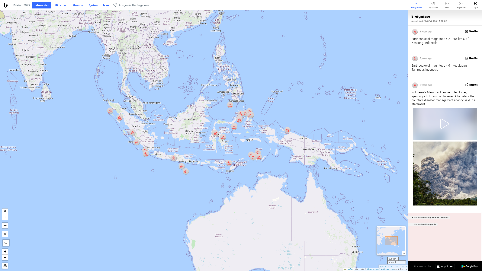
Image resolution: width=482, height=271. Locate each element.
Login (475, 7)
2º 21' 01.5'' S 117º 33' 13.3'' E (393, 266)
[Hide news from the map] (5, 234)
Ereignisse (416, 7)
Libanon (77, 5)
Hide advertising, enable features (431, 217)
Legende (460, 7)
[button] (110, 110)
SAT (6, 242)
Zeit (447, 7)
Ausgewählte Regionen (134, 5)
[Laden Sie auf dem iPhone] (445, 267)
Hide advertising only (425, 224)
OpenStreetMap (386, 269)
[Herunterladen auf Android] (469, 267)
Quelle (473, 31)
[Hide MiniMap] (403, 253)
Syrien (93, 5)
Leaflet (349, 269)
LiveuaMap (372, 269)
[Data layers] (5, 266)
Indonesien (41, 5)
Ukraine (60, 5)
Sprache (433, 7)
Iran (106, 5)
